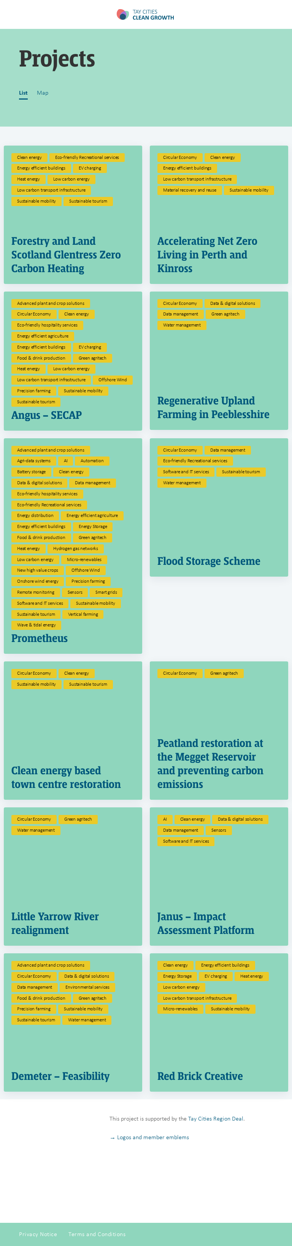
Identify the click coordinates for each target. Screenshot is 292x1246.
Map (42, 92)
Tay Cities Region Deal (215, 1118)
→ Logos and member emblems (149, 1137)
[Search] (277, 14)
